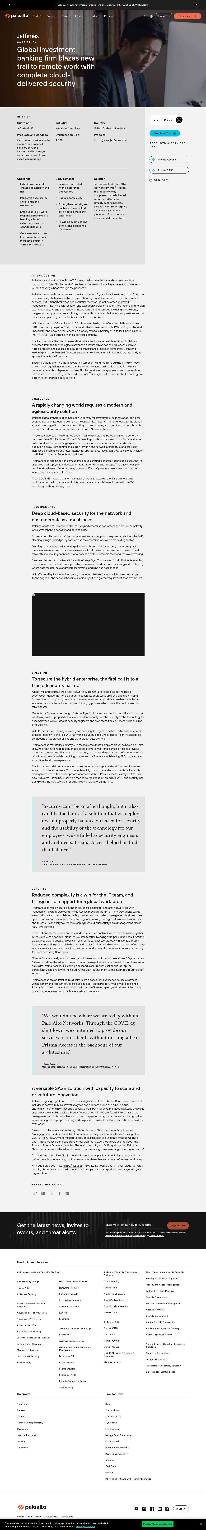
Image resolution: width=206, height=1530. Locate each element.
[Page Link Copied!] (35, 1193)
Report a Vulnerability (116, 1454)
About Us (22, 1404)
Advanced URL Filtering (29, 1319)
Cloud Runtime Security (116, 1306)
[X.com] (51, 1193)
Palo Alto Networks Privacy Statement (125, 1235)
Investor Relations (26, 1435)
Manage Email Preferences (119, 1435)
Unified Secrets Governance (160, 1322)
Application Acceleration (72, 1341)
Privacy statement (85, 1526)
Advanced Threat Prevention (32, 1313)
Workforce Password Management (164, 1303)
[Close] (200, 1524)
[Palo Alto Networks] (17, 16)
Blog (107, 1404)
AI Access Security (26, 1294)
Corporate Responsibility (30, 1423)
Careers (21, 1410)
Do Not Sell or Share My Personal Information (128, 1479)
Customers (22, 1429)
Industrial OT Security (28, 1356)
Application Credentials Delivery (162, 1328)
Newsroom (22, 1447)
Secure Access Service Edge (75, 1328)
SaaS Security (24, 1362)
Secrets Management (157, 1316)
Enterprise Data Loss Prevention (34, 1338)
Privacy (20, 1516)
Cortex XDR (110, 1334)
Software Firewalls (69, 1294)
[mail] (67, 1193)
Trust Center (34, 1516)
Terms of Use (51, 1516)
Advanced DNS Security (29, 1331)
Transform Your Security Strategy (163, 1366)
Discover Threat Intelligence (160, 1372)
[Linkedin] (43, 1193)
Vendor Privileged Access (159, 1334)
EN (151, 16)
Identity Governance (156, 1297)
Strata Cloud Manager (70, 1300)
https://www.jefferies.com (110, 140)
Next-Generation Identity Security (165, 1272)
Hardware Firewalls (69, 1288)
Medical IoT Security (27, 1350)
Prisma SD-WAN (67, 1375)
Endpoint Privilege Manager (160, 1291)
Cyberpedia (111, 1423)
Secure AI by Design (28, 1282)
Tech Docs (110, 1466)
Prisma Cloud (110, 1312)
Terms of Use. (156, 1235)
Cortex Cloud (110, 1287)
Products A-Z (112, 1441)
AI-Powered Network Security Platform (38, 1272)
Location (21, 1441)
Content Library (113, 1416)
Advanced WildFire (26, 1325)
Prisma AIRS (23, 1288)
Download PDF (162, 133)
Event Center (112, 1429)
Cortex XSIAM (111, 1328)
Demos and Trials (187, 16)
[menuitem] (18, 16)
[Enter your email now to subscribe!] (134, 1226)
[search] (146, 16)
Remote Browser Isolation (72, 1381)
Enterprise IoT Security (29, 1344)
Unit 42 (109, 1472)
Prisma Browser (67, 1369)
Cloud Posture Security (116, 1300)
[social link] (136, 1509)
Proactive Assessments (158, 1353)
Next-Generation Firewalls (73, 1281)
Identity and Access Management (163, 1285)
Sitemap (109, 1460)
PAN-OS (63, 1313)
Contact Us (23, 1416)
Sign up (175, 1225)
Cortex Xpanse (111, 1347)
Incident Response (155, 1359)
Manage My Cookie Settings (157, 1524)
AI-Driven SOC (112, 1322)
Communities (112, 1410)
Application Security (114, 1294)
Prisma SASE (65, 1334)
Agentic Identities (155, 1310)
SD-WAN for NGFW (69, 1306)
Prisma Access (73, 1165)
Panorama (64, 1319)
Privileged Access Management (162, 1278)
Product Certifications (117, 1447)
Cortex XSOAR (111, 1341)
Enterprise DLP (67, 1356)
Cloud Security (111, 1281)
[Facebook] (59, 1193)
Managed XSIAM (112, 1362)
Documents (67, 1516)
